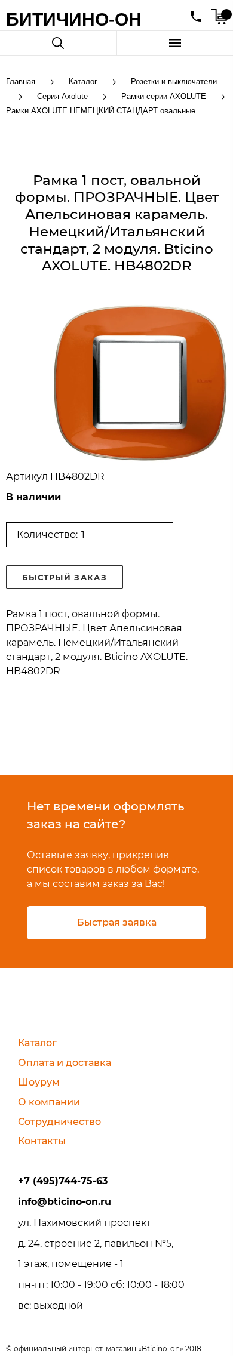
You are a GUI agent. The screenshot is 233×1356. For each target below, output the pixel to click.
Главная (20, 81)
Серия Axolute (62, 95)
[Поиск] (58, 43)
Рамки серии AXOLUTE (163, 95)
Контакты (42, 1141)
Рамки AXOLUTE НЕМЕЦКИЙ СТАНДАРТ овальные (100, 110)
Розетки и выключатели (174, 81)
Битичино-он (74, 19)
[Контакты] (196, 16)
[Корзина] (219, 16)
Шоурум (39, 1082)
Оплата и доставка (64, 1062)
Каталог (83, 81)
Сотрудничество (59, 1121)
